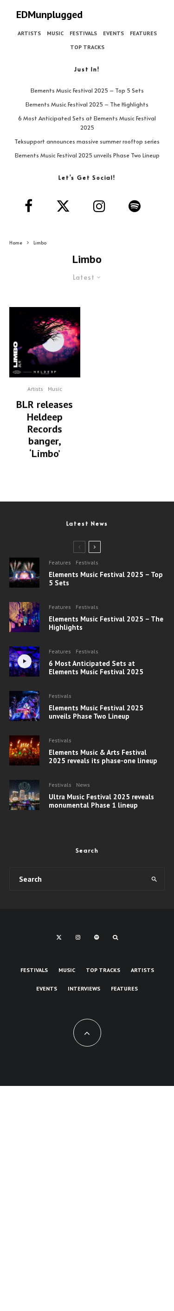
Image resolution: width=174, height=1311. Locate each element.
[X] (59, 937)
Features (143, 33)
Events (113, 33)
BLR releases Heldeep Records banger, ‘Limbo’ (44, 428)
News (83, 784)
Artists (29, 33)
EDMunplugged (49, 14)
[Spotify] (96, 937)
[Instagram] (78, 937)
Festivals (83, 33)
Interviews (84, 988)
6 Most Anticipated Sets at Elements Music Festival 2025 (96, 667)
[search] (154, 879)
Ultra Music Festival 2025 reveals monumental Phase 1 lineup (101, 801)
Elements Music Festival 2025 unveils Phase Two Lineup (87, 155)
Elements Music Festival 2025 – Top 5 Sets (87, 90)
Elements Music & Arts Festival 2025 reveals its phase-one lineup (103, 756)
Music (55, 33)
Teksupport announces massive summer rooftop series (87, 141)
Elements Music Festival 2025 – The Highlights (87, 104)
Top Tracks (87, 47)
